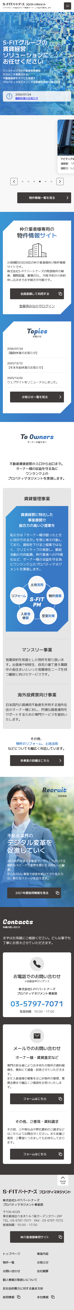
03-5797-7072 (52, 1220)
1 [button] (22, 181)
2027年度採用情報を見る (31, 893)
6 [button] (51, 181)
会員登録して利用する (34, 293)
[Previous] (14, 181)
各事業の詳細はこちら (34, 760)
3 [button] (34, 181)
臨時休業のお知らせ (26, 98)
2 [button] (28, 181)
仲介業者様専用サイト (34, 1237)
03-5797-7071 (37, 1003)
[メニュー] (67, 6)
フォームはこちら (34, 1098)
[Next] (60, 181)
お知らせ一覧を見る (35, 397)
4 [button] (40, 181)
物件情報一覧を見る (42, 197)
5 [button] (45, 181)
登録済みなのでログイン (37, 306)
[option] (24, 146)
